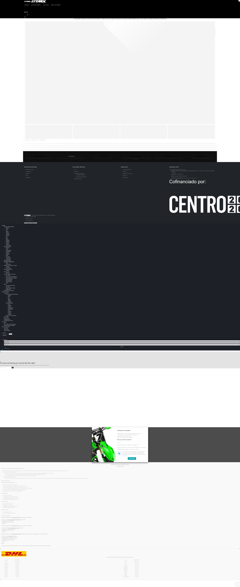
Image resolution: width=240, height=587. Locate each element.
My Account (28, 171)
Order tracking (78, 178)
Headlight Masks (7, 319)
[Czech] (6, 336)
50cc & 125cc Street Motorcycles (12, 294)
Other (5, 284)
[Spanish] (13, 338)
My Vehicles (5, 339)
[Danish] (8, 336)
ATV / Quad (8, 275)
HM (6, 236)
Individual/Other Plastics (8, 320)
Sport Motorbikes (9, 280)
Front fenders (6, 316)
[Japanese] (8, 338)
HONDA (7, 242)
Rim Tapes (8, 286)
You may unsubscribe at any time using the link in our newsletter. (128, 449)
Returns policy (29, 220)
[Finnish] (13, 336)
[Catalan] (5, 336)
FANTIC (7, 232)
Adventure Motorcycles (8, 269)
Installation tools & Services (9, 290)
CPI (6, 230)
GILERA (7, 235)
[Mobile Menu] (25, 7)
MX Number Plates (7, 260)
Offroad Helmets (9, 281)
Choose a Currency (5, 334)
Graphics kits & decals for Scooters (10, 265)
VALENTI (7, 244)
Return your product (81, 176)
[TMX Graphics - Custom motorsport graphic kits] (35, 1)
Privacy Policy (29, 218)
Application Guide (127, 169)
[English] (11, 336)
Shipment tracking (80, 174)
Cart (27, 175)
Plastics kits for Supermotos (11, 315)
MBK (7, 237)
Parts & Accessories (5, 326)
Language (4, 335)
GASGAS (10, 305)
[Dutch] (9, 336)
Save (13, 367)
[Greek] (5, 338)
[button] (25, 15)
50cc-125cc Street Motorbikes (11, 276)
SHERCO (7, 240)
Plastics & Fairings (5, 291)
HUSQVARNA (8, 250)
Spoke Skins (6, 329)
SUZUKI (7, 252)
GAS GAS (8, 256)
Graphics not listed (127, 173)
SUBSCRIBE (132, 458)
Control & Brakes (7, 330)
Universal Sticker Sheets (10, 285)
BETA (7, 229)
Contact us (125, 177)
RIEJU (7, 239)
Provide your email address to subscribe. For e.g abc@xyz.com (128, 445)
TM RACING (8, 257)
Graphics (3, 225)
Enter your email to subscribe (124, 439)
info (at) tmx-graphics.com (181, 176)
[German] (16, 336)
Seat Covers (4, 321)
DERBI (7, 231)
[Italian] (6, 338)
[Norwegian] (9, 338)
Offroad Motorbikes (7, 246)
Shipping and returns (79, 173)
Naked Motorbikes (9, 279)
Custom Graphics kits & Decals (9, 274)
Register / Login (29, 169)
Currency (4, 332)
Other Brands (8, 245)
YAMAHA (7, 241)
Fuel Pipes (6, 328)
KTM (7, 249)
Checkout (28, 177)
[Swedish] (14, 338)
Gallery (125, 171)
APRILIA (7, 227)
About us (125, 175)
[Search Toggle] (25, 9)
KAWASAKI (8, 251)
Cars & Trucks (6, 271)
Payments (76, 171)
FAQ (75, 169)
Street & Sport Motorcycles (9, 261)
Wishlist (28, 173)
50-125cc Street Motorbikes (9, 226)
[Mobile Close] (0, 224)
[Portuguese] (11, 338)
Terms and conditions (31, 216)
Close (239, 2)
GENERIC (8, 234)
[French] (14, 336)
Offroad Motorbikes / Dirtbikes (9, 325)
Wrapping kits (8, 289)
